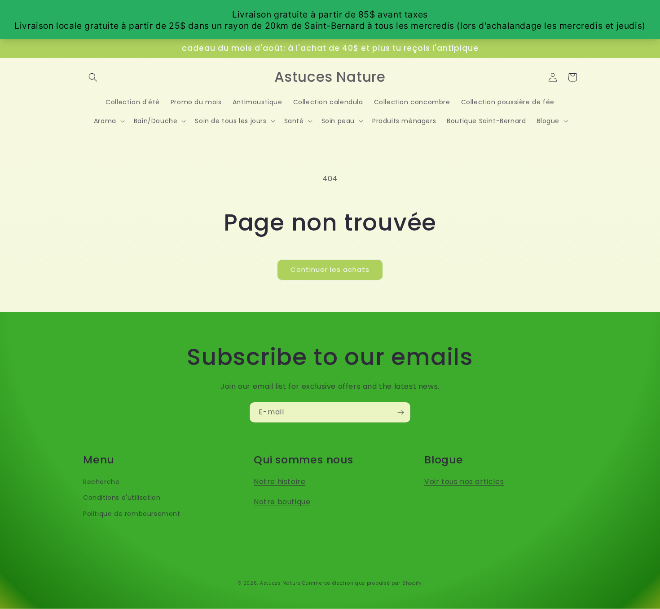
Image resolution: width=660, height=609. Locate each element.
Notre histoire (279, 481)
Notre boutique (282, 502)
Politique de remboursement (131, 513)
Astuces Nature (280, 583)
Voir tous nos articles (464, 481)
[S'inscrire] (400, 412)
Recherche (101, 481)
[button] (93, 77)
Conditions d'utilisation (121, 497)
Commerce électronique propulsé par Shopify (362, 583)
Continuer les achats (330, 269)
